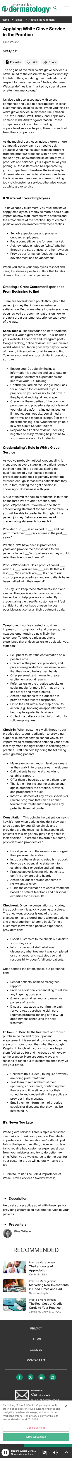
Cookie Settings (36, 1427)
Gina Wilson (22, 1231)
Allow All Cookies (36, 1436)
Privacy (36, 1328)
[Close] (66, 1406)
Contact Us (36, 1360)
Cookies (36, 1349)
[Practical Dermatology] (27, 8)
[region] (36, 1422)
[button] (15, 1198)
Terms (36, 1339)
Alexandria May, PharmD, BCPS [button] (23, 1454)
